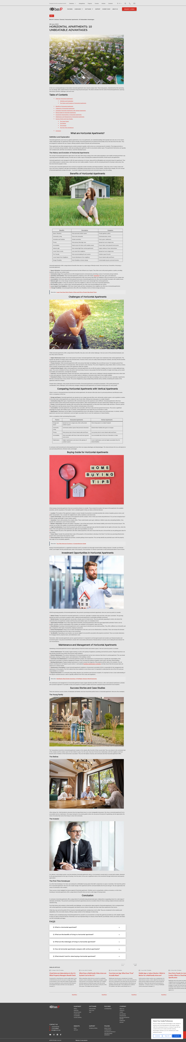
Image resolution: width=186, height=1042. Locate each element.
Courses (97, 3)
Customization (107, 1008)
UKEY (90, 1012)
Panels (75, 1008)
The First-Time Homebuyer (67, 127)
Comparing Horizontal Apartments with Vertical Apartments (71, 110)
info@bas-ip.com (55, 1030)
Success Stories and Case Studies (64, 119)
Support (97, 9)
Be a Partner (123, 1014)
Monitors (76, 1010)
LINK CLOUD (91, 1010)
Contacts (110, 3)
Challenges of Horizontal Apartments (65, 108)
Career (121, 1012)
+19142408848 (54, 1028)
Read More (74, 994)
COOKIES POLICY (107, 1030)
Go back (51, 16)
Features (69, 9)
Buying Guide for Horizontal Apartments (66, 112)
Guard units (77, 1014)
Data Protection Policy (110, 1031)
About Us (115, 9)
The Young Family (64, 121)
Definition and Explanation (66, 101)
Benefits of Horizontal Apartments (64, 106)
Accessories (77, 1015)
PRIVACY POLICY (107, 1028)
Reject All (167, 1036)
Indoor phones (77, 1012)
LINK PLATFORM (92, 1008)
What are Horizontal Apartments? (64, 98)
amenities (96, 275)
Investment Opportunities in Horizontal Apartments (69, 115)
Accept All (176, 1036)
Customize (157, 1036)
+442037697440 (55, 1026)
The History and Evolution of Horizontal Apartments (73, 103)
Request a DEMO (129, 9)
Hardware (78, 9)
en (119, 3)
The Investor (63, 125)
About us (122, 1008)
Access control (78, 1017)
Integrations (82, 3)
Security (122, 1022)
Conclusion (58, 131)
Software (88, 9)
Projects (90, 3)
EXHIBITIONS (122, 1020)
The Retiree (63, 123)
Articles (103, 3)
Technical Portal (93, 1028)
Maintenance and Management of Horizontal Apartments (70, 117)
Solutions (71, 3)
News (75, 1028)
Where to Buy (106, 9)
